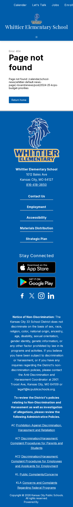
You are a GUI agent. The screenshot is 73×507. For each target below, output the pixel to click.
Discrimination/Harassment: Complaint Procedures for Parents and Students (36, 443)
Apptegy (44, 501)
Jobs (55, 5)
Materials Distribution (36, 228)
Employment (36, 207)
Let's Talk (39, 5)
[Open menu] (36, 37)
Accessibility (36, 217)
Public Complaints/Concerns (39, 474)
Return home (19, 99)
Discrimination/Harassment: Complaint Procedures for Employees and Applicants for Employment (36, 461)
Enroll (68, 5)
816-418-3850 (36, 185)
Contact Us (36, 196)
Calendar (20, 5)
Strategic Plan (36, 239)
